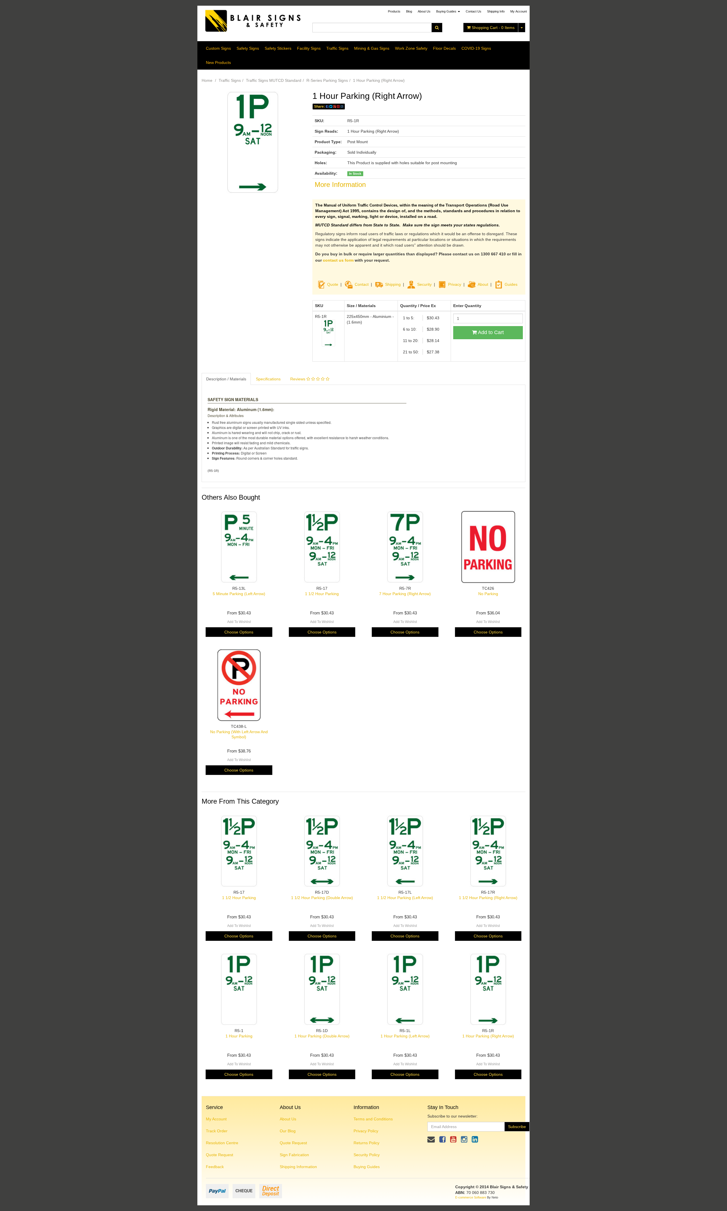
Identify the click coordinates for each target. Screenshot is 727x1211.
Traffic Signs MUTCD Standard (273, 80)
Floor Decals (444, 48)
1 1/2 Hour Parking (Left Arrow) (405, 897)
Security (424, 284)
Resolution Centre (222, 1143)
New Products (218, 62)
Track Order (216, 1131)
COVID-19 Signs (476, 48)
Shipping (393, 284)
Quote (332, 284)
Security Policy (367, 1154)
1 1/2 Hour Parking (322, 593)
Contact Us (473, 11)
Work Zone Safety (411, 48)
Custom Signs (218, 48)
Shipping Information (298, 1166)
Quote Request (219, 1154)
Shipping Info (496, 11)
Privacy (454, 284)
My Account (216, 1119)
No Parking (488, 593)
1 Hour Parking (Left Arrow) (405, 1036)
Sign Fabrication (294, 1154)
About (483, 284)
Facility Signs (309, 48)
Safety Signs (248, 48)
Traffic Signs (337, 48)
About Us (424, 11)
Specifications (268, 379)
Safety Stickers (278, 48)
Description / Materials (226, 379)
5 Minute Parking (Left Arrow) (239, 593)
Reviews (298, 379)
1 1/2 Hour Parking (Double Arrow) (322, 897)
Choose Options (238, 632)
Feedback (215, 1166)
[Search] (436, 27)
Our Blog (288, 1131)
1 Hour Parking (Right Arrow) (379, 80)
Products (394, 11)
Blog (409, 11)
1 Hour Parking (238, 1036)
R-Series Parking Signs (327, 80)
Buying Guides (446, 11)
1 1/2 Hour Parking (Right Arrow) (488, 897)
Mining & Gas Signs (371, 48)
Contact (362, 284)
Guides (511, 284)
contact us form (338, 260)
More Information (340, 184)
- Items (493, 27)
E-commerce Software (470, 1197)
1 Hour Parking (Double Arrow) (322, 1036)
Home (207, 80)
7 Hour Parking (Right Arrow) (405, 593)
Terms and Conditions (373, 1119)
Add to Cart (490, 332)
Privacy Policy (366, 1131)
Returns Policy (366, 1143)
